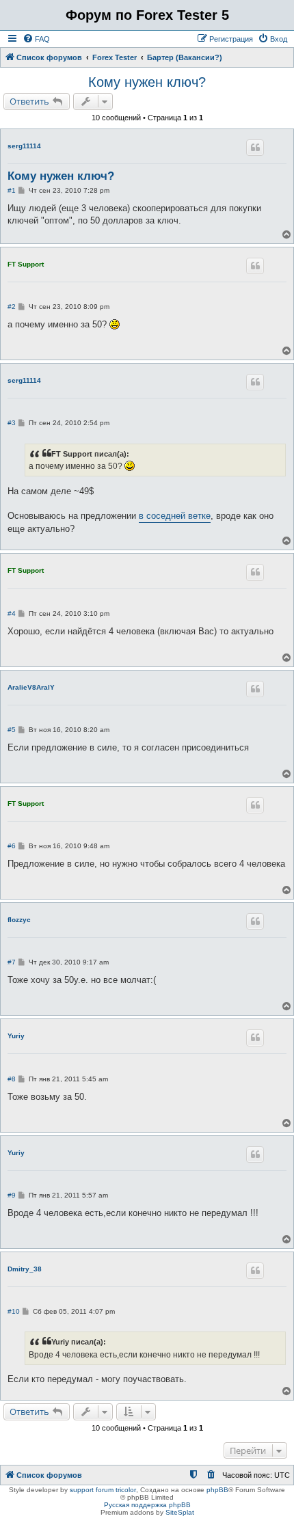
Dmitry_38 (25, 1269)
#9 (12, 1195)
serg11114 (24, 146)
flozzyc (19, 919)
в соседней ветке (175, 516)
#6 (12, 846)
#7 (12, 962)
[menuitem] (36, 39)
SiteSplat (179, 1512)
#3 (12, 423)
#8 (12, 1079)
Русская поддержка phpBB (147, 1505)
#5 (12, 729)
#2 (12, 306)
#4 (12, 613)
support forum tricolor (103, 1490)
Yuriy (16, 1036)
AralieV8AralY (31, 687)
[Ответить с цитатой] (255, 147)
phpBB (217, 1490)
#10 (14, 1311)
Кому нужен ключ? (147, 82)
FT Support (26, 264)
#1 (12, 190)
